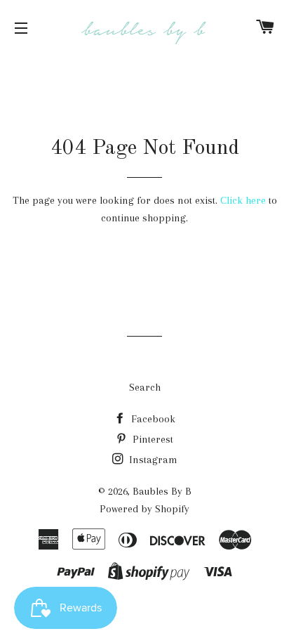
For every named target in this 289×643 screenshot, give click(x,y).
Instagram (151, 459)
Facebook (151, 419)
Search (145, 387)
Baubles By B (162, 491)
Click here (243, 200)
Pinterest (151, 439)
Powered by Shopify (144, 508)
